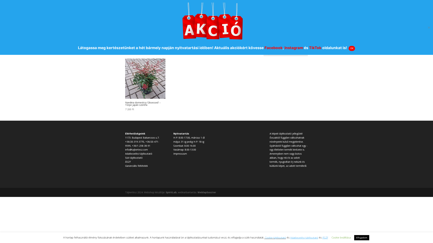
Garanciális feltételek (136, 165)
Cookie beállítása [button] (341, 237)
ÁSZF (128, 161)
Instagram (293, 48)
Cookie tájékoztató (275, 237)
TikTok (315, 48)
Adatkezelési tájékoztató (138, 153)
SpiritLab (171, 192)
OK (352, 48)
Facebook (274, 48)
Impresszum (180, 153)
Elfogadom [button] (361, 237)
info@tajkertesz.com (136, 149)
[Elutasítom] (428, 27)
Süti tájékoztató (134, 157)
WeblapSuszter (207, 192)
